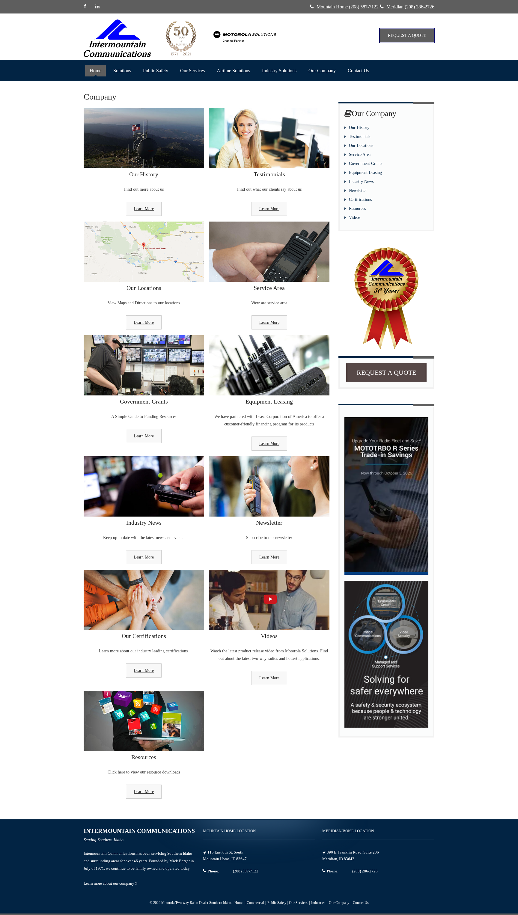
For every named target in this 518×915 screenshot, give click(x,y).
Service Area (360, 154)
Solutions (122, 70)
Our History (359, 127)
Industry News (361, 181)
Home (95, 70)
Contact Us (358, 70)
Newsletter (358, 190)
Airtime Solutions (233, 70)
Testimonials (359, 136)
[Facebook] (87, 6)
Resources (357, 208)
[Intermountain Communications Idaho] (244, 45)
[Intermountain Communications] (117, 38)
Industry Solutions (279, 70)
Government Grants (365, 163)
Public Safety (155, 70)
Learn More (144, 209)
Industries (318, 903)
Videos (354, 217)
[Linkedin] (98, 6)
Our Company (322, 70)
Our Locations (361, 145)
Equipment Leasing (365, 172)
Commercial (256, 903)
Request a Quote (407, 35)
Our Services (192, 70)
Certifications (360, 199)
